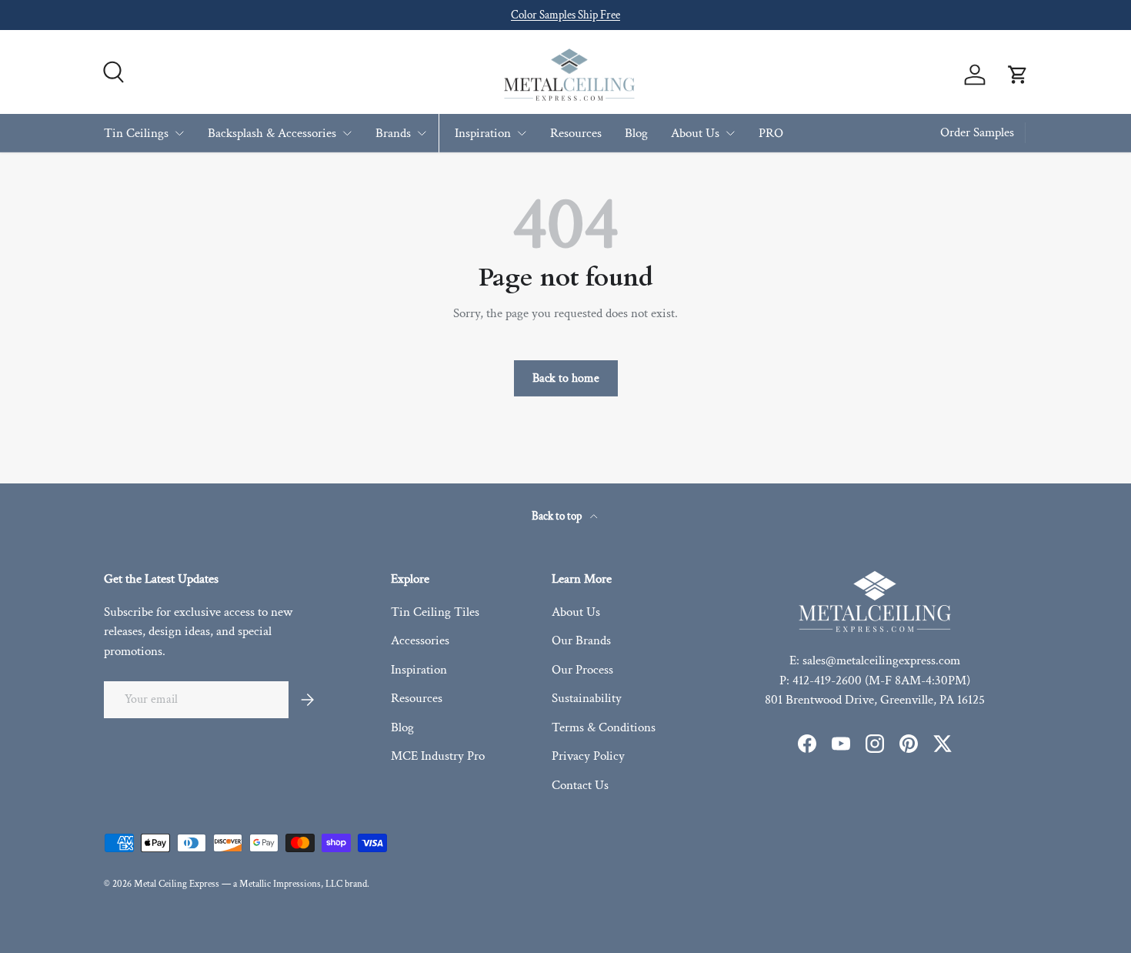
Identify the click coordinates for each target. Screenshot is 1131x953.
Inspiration (483, 132)
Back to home (565, 378)
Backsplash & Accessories (272, 132)
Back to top (558, 516)
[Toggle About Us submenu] (730, 133)
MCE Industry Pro (438, 755)
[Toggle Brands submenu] (421, 133)
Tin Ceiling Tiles (435, 612)
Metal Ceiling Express (176, 884)
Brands (393, 132)
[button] (1018, 75)
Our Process (582, 669)
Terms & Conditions (604, 727)
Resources (576, 132)
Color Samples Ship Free (565, 14)
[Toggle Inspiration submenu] (521, 133)
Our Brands (581, 640)
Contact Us (580, 785)
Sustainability (587, 698)
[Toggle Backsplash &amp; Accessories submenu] (347, 133)
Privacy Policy (588, 755)
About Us (695, 132)
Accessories (420, 640)
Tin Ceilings (136, 132)
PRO (771, 132)
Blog (636, 132)
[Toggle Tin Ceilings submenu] (179, 133)
